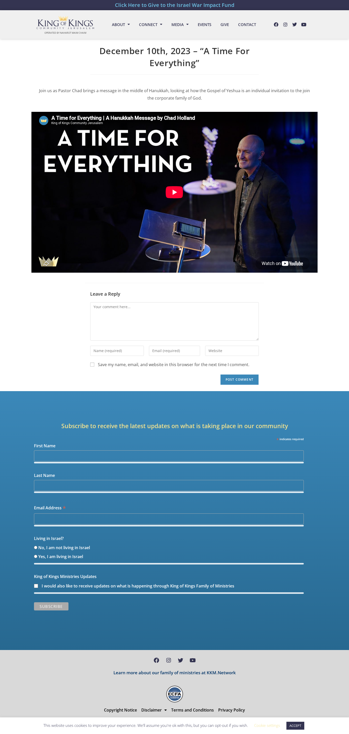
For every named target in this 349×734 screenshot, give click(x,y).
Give (224, 24)
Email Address (50, 508)
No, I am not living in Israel (64, 547)
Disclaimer (151, 710)
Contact (247, 24)
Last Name (44, 475)
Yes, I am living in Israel (60, 556)
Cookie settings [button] (267, 725)
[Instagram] (285, 24)
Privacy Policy (231, 710)
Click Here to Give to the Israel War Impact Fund (174, 5)
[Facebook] (276, 24)
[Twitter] (294, 24)
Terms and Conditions (192, 710)
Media (177, 24)
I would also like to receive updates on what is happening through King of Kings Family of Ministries (138, 586)
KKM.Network (221, 673)
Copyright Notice (120, 710)
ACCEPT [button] (295, 725)
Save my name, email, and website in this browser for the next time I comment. (173, 364)
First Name (44, 446)
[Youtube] (303, 24)
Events (204, 24)
